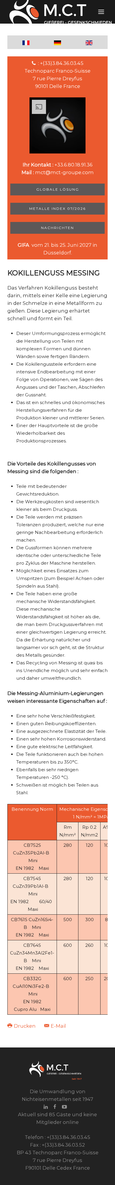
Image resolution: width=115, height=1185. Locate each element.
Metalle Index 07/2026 (57, 208)
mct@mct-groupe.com (64, 172)
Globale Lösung (57, 189)
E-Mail (58, 1026)
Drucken (25, 1026)
